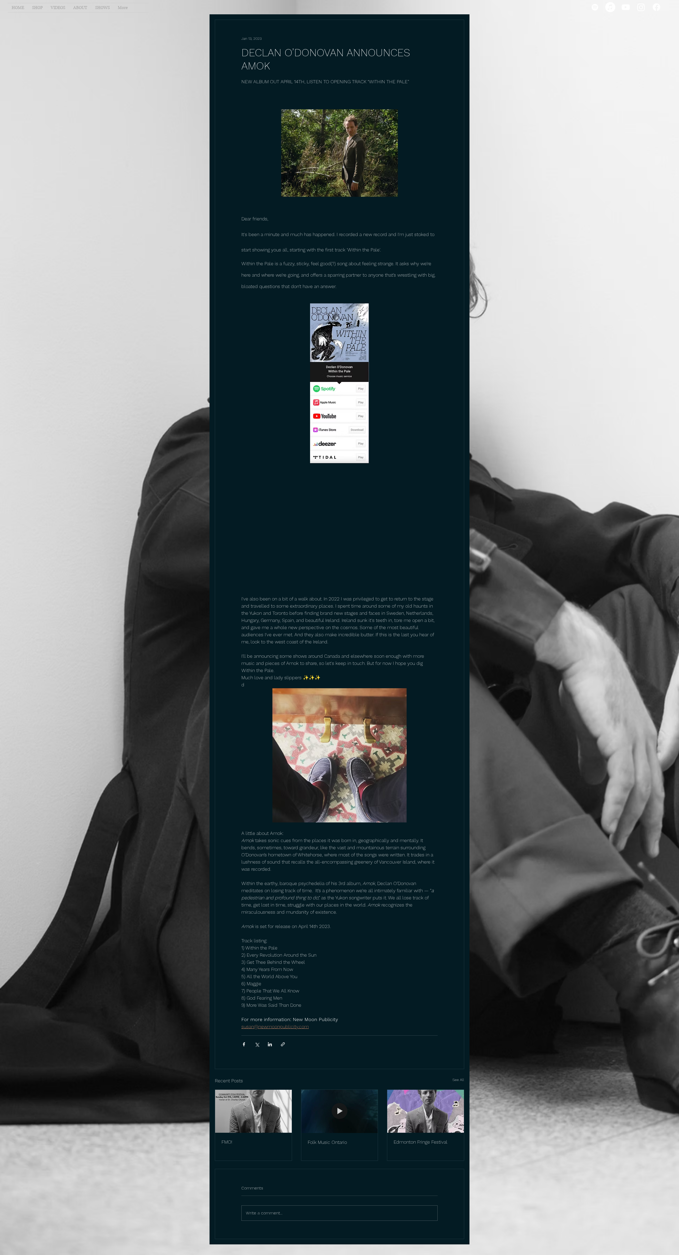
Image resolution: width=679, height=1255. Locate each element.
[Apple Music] (610, 7)
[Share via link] (282, 1044)
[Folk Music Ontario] (339, 1111)
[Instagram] (641, 7)
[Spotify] (595, 7)
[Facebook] (656, 7)
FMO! (226, 1142)
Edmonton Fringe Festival (420, 1142)
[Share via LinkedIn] (269, 1044)
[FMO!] (253, 1111)
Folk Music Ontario (327, 1142)
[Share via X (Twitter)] (256, 1044)
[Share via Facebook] (243, 1044)
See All (458, 1080)
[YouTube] (626, 7)
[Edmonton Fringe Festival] (425, 1111)
